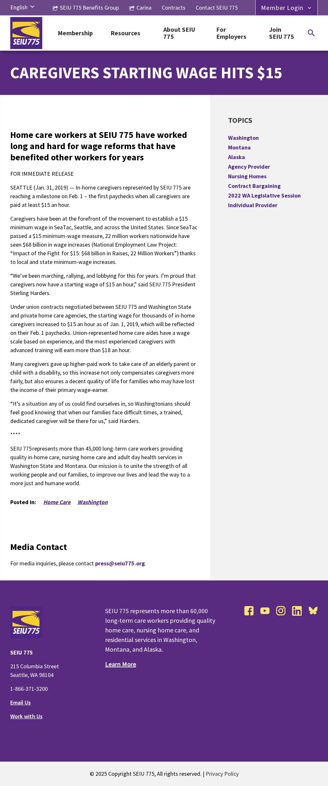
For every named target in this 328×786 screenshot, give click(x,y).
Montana (239, 147)
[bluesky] (313, 611)
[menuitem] (19, 7)
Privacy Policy (222, 773)
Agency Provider (249, 166)
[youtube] (265, 611)
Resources (125, 33)
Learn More (120, 664)
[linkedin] (297, 611)
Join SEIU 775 (281, 33)
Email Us (20, 702)
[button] (32, 7)
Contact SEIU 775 (217, 7)
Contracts (173, 7)
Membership (75, 33)
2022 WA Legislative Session (264, 195)
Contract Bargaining (254, 186)
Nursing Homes (247, 176)
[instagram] (281, 611)
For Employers (231, 33)
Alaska (236, 157)
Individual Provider (252, 205)
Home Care (56, 502)
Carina (144, 7)
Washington (93, 502)
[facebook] (249, 611)
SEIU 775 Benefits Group (89, 7)
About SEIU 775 (179, 33)
